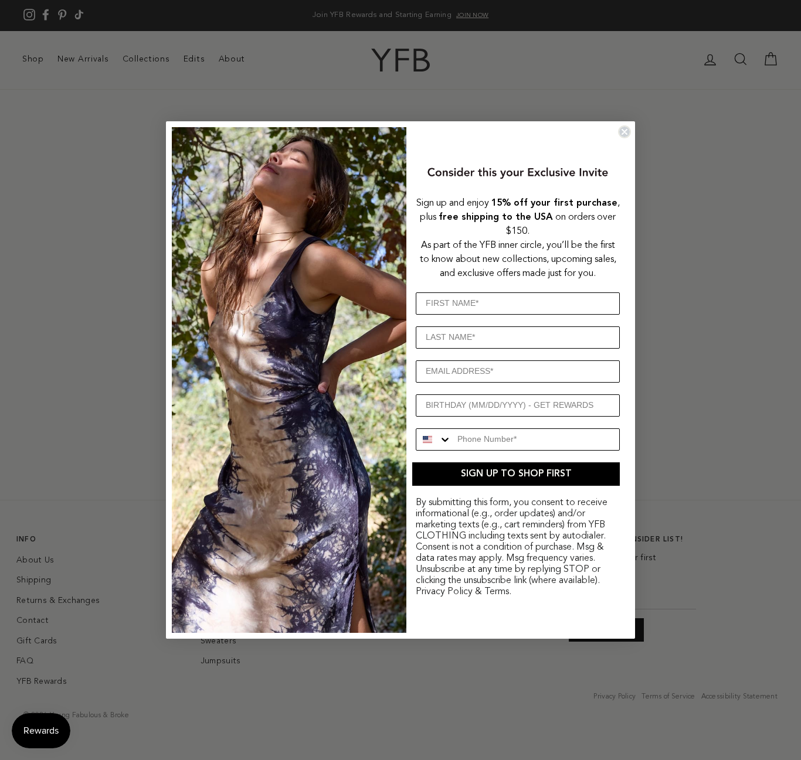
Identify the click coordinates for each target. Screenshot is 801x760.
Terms (496, 592)
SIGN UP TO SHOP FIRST (516, 474)
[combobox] (434, 439)
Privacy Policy (444, 592)
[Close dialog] (624, 132)
